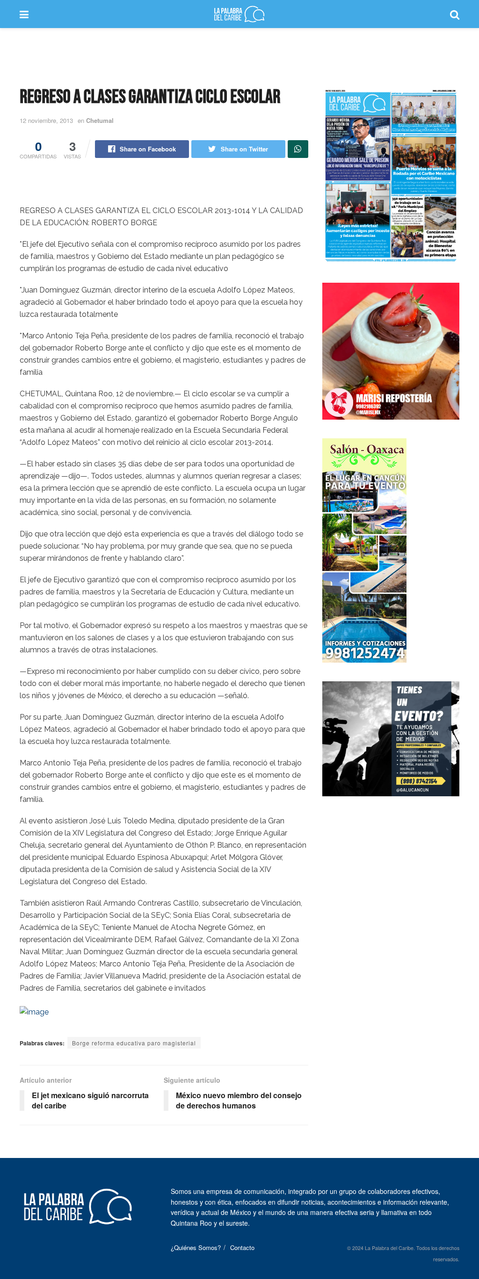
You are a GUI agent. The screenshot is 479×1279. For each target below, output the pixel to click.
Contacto (242, 1247)
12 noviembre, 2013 (46, 120)
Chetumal (100, 120)
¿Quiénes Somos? (196, 1247)
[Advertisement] (239, 56)
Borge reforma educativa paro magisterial (134, 1043)
